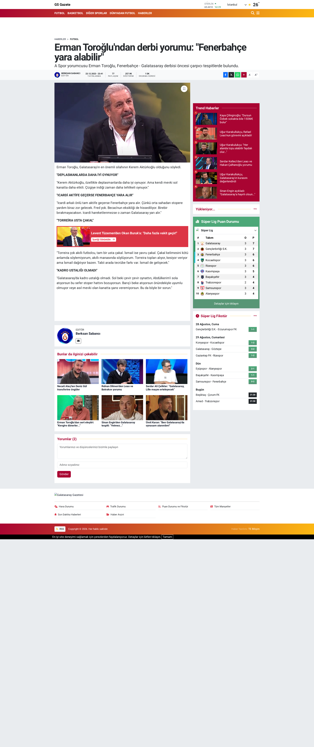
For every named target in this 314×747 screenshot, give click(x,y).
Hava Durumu (66, 506)
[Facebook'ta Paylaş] (225, 74)
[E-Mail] (78, 341)
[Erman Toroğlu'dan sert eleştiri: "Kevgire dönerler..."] (78, 407)
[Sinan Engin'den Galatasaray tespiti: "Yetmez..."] (122, 407)
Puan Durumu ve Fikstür (175, 506)
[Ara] (253, 13)
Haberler (60, 39)
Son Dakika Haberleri (69, 514)
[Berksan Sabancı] (65, 335)
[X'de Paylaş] (231, 74)
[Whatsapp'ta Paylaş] (237, 74)
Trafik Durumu (118, 506)
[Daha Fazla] (244, 74)
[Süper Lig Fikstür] (255, 315)
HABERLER (145, 13)
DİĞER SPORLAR (96, 13)
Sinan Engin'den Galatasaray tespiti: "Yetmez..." (118, 424)
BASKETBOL (75, 13)
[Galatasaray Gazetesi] (68, 495)
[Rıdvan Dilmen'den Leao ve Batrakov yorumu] (122, 371)
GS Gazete (62, 4)
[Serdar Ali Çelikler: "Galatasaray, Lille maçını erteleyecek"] (166, 371)
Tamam (167, 536)
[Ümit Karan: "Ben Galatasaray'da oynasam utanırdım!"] (166, 407)
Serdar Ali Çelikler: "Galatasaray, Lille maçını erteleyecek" (165, 388)
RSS (61, 528)
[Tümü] (255, 209)
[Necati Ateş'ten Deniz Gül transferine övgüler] (78, 371)
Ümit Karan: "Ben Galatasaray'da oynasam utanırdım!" (165, 424)
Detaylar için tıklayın (226, 303)
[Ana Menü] (257, 13)
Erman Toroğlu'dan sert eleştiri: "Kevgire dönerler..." (75, 424)
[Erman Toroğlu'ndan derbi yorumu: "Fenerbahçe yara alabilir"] (122, 123)
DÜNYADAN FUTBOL (122, 13)
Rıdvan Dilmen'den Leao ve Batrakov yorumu (117, 388)
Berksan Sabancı (88, 333)
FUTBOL (59, 13)
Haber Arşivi (117, 514)
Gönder (64, 474)
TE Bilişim (254, 528)
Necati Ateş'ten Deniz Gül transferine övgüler (72, 388)
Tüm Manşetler (222, 506)
